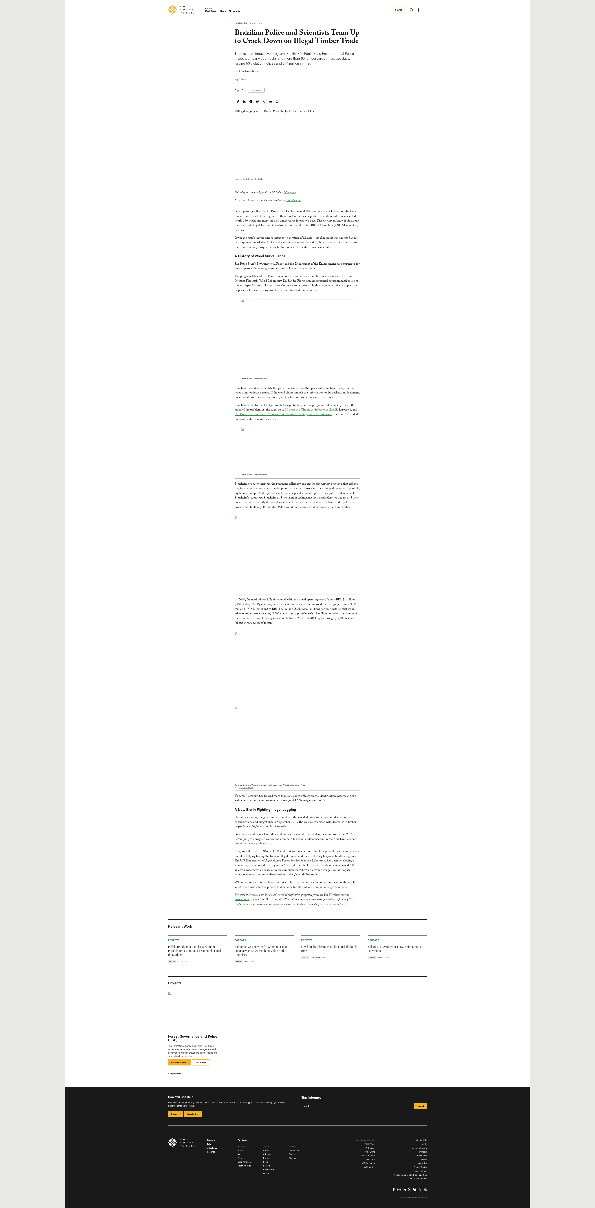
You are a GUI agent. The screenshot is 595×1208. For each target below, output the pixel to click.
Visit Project (200, 1062)
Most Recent (211, 11)
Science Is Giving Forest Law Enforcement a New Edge (395, 948)
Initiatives (212, 1147)
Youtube (425, 1189)
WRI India (370, 1159)
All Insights (234, 11)
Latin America (244, 1161)
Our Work (242, 1140)
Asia (240, 1154)
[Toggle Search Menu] (411, 10)
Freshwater (268, 1169)
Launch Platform (181, 1063)
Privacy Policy (420, 1166)
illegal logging (256, 90)
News (223, 11)
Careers (423, 1159)
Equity (292, 1154)
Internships (422, 1163)
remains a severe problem (250, 844)
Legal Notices (420, 1170)
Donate (398, 10)
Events (424, 1143)
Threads (409, 1189)
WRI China (370, 1151)
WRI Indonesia (368, 1163)
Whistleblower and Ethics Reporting (410, 1174)
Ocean (266, 1173)
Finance (293, 1158)
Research (211, 1140)
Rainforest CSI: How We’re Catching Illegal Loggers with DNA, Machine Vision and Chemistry (261, 950)
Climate (267, 1154)
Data (209, 1143)
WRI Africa (370, 1143)
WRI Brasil (370, 1147)
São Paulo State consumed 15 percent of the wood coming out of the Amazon (283, 414)
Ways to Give (192, 1113)
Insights (208, 8)
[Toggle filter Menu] (418, 10)
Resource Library (419, 1147)
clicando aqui (293, 200)
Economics (294, 1150)
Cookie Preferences (418, 1178)
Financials (422, 1155)
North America (244, 1165)
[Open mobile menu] (425, 10)
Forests (174, 940)
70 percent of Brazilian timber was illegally (311, 410)
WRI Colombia (368, 1155)
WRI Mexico (369, 1166)
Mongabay (290, 192)
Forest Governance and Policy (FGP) (193, 1037)
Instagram (399, 1189)
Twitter (420, 1189)
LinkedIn (404, 1189)
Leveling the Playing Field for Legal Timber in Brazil (329, 948)
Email (306, 1106)
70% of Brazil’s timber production (294, 785)
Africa (240, 1150)
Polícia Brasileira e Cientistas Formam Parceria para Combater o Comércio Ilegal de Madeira (194, 950)
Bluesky (414, 1189)
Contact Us (421, 1140)
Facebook (393, 1189)
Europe (241, 1158)
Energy (266, 1158)
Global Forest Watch (246, 787)
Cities (266, 1150)
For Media (422, 1151)
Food (265, 1161)
